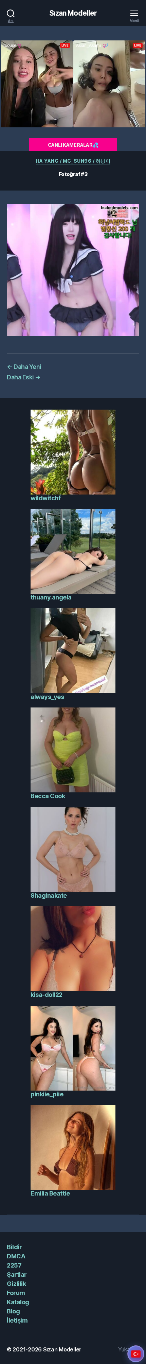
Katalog (18, 1302)
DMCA (16, 1256)
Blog (13, 1311)
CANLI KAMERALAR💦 (73, 145)
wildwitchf (45, 498)
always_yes (47, 696)
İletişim (17, 1320)
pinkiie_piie (47, 1094)
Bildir (14, 1247)
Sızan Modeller (73, 13)
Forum (16, 1292)
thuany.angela (51, 597)
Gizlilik (16, 1283)
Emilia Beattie (50, 1193)
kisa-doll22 (46, 994)
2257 (14, 1265)
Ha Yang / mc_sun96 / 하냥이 (73, 161)
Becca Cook (48, 796)
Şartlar (17, 1274)
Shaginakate (49, 895)
